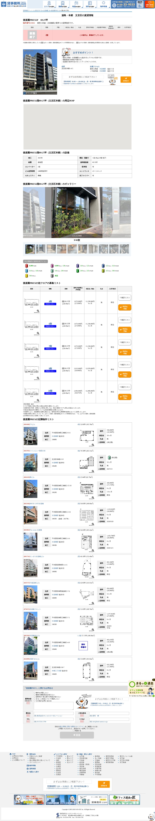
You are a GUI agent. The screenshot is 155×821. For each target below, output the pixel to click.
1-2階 (79, 635)
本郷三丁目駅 (57, 671)
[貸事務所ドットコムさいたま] (61, 804)
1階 (79, 583)
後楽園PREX (55, 10)
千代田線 (98, 774)
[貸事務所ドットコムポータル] (93, 804)
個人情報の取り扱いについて (39, 760)
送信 (77, 735)
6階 (50, 324)
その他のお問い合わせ (43, 701)
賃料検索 (32, 769)
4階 (50, 301)
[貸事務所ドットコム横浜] (29, 804)
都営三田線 (110, 758)
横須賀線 (82, 770)
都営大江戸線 (110, 760)
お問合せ (96, 79)
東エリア (70, 756)
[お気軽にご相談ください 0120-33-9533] (123, 4)
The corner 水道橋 (36, 530)
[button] (26, 212)
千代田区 (59, 756)
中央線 (81, 760)
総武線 (81, 762)
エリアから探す (61, 754)
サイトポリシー (35, 762)
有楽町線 (98, 766)
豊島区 (58, 770)
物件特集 (32, 765)
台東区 (58, 766)
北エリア (70, 762)
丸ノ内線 (98, 758)
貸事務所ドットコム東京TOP (32, 10)
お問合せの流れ (17, 756)
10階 (50, 391)
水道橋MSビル (35, 635)
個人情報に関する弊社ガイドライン (72, 726)
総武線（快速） (85, 764)
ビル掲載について (18, 760)
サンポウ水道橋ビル (37, 556)
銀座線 (97, 756)
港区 (57, 760)
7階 (50, 346)
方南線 (97, 760)
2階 (79, 477)
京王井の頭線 (124, 760)
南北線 (97, 772)
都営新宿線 (110, 762)
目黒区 (58, 774)
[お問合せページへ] (104, 787)
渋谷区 (58, 764)
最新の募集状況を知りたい (45, 695)
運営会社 (32, 754)
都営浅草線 (110, 756)
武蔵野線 (82, 772)
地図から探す (34, 772)
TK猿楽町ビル (35, 583)
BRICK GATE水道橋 (37, 503)
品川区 (58, 768)
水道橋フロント (35, 609)
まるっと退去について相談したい (47, 699)
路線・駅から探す (85, 754)
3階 (79, 451)
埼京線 (81, 766)
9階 (50, 368)
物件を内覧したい (41, 693)
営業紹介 (32, 758)
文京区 (58, 772)
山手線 (81, 756)
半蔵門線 (98, 768)
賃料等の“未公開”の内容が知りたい (48, 697)
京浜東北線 (83, 758)
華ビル (32, 477)
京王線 (122, 758)
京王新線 (123, 762)
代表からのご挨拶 (35, 756)
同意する (77, 730)
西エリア (70, 758)
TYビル (32, 424)
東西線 (97, 762)
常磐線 (81, 774)
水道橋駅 (46, 10)
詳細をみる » (50, 304)
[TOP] (13, 4)
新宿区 (58, 762)
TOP (13, 754)
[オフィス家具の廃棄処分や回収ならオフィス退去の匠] (124, 804)
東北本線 (82, 768)
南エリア (70, 760)
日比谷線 (98, 764)
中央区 (58, 758)
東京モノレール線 (126, 756)
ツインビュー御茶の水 (38, 451)
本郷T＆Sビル (34, 659)
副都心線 (98, 770)
